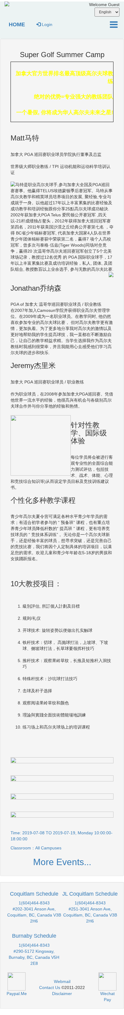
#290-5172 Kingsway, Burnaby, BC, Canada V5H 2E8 (34, 957)
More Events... (62, 862)
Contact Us (49, 987)
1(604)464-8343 (34, 902)
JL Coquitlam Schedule (90, 894)
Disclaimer (62, 993)
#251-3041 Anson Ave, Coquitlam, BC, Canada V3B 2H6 (90, 915)
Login (46, 24)
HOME (17, 24)
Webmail (62, 981)
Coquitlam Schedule (34, 894)
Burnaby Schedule (34, 936)
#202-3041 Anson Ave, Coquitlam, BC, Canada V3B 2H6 (34, 915)
